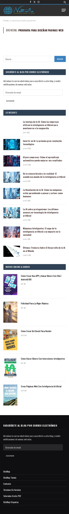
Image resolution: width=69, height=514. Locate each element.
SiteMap (6, 471)
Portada (6, 20)
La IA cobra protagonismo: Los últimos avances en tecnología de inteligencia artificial (40, 212)
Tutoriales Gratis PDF (12, 496)
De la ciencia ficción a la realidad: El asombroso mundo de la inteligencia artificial (44, 175)
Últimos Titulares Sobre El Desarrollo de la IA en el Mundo (44, 249)
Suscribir (10, 101)
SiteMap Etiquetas (11, 502)
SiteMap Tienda (9, 477)
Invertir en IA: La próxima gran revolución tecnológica (42, 142)
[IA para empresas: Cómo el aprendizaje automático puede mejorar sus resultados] (11, 160)
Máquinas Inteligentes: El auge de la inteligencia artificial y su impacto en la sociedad (41, 231)
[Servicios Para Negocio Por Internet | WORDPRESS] (18, 10)
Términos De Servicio (12, 489)
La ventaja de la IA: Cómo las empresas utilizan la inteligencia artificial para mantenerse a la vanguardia (41, 125)
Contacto (7, 483)
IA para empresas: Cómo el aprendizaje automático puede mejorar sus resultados (42, 158)
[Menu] (64, 10)
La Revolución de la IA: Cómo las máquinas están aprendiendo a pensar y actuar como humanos (43, 193)
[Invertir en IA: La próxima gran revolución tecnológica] (11, 144)
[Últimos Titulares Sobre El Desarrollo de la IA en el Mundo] (11, 251)
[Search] (64, 2)
